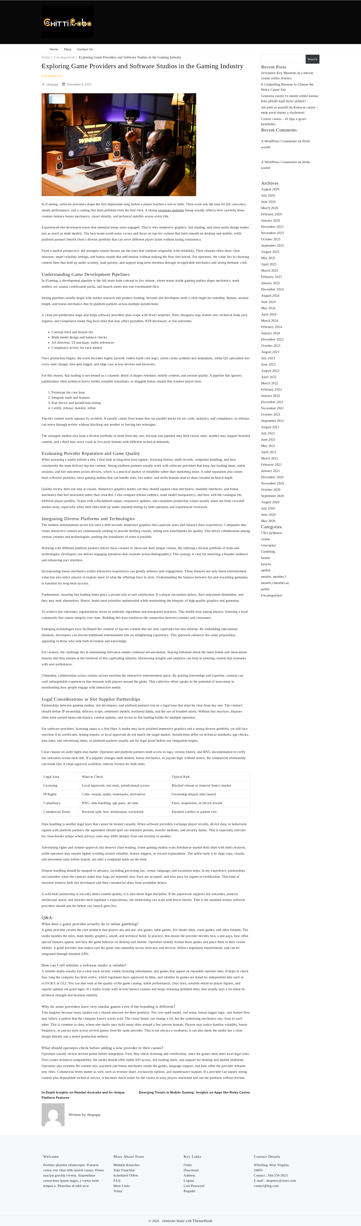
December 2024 (272, 289)
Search (313, 59)
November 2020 (272, 483)
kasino (265, 558)
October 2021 (271, 414)
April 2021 (269, 452)
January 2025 (270, 283)
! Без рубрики (271, 533)
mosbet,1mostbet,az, (275, 583)
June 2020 (268, 514)
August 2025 (270, 252)
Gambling (268, 551)
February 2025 (271, 277)
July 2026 (268, 195)
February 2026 (271, 214)
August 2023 (270, 352)
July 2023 (268, 358)
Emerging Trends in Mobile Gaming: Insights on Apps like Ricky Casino (194, 1092)
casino (265, 539)
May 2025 (268, 258)
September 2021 (272, 421)
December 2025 (272, 226)
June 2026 (268, 201)
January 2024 (270, 333)
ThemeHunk (202, 1221)
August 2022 (270, 370)
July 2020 (268, 508)
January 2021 (270, 471)
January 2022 (270, 395)
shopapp (52, 84)
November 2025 (272, 233)
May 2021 (268, 446)
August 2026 (270, 189)
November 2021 (272, 408)
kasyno (266, 564)
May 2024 (268, 308)
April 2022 (269, 377)
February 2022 (271, 389)
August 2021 (270, 427)
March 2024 (269, 320)
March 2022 (269, 383)
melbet (266, 570)
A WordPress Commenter (279, 141)
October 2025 (271, 239)
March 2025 (269, 270)
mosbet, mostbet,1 (274, 576)
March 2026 (269, 208)
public (265, 589)
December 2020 (272, 477)
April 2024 (269, 314)
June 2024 (268, 302)
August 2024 (270, 295)
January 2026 (270, 220)
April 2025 (269, 264)
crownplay (268, 545)
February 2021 (271, 464)
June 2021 (268, 439)
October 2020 (271, 489)
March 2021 (269, 458)
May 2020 (268, 521)
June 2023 (268, 364)
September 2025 (272, 245)
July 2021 (268, 433)
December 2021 (272, 402)
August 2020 (270, 502)
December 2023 (272, 339)
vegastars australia (171, 210)
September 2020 (272, 496)
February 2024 (271, 327)
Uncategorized (52, 76)
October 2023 (271, 345)
